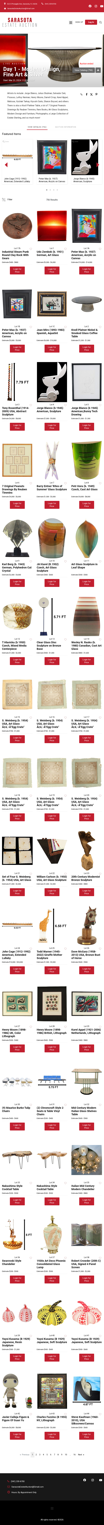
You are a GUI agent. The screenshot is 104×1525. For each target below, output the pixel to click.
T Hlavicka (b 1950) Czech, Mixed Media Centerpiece (14, 645)
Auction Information (65, 127)
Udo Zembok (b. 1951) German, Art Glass (50, 253)
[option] (17, 161)
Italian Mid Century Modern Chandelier (82, 1187)
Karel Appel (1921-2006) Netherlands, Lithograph (86, 1031)
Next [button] (98, 165)
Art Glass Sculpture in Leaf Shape (84, 566)
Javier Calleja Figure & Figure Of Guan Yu (15, 1418)
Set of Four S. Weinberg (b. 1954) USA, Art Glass (16, 878)
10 (66, 1455)
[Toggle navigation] (71, 22)
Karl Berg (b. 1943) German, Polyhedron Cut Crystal (17, 567)
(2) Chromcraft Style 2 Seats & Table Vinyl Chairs (50, 1111)
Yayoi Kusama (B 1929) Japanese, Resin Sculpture (16, 1342)
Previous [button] (6, 165)
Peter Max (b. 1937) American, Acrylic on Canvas (52, 180)
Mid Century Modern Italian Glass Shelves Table (84, 1111)
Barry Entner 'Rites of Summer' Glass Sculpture (52, 487)
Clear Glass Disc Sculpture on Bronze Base (49, 645)
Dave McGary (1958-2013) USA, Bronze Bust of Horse (85, 955)
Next (80, 1455)
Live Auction (14, 64)
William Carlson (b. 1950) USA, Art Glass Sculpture (52, 878)
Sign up (79, 22)
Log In (91, 22)
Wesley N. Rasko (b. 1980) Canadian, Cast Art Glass (86, 645)
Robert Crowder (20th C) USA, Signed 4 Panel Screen (86, 1264)
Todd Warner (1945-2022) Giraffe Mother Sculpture (49, 955)
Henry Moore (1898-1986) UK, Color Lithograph (14, 1033)
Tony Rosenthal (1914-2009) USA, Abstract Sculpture (15, 411)
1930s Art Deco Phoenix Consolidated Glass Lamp (51, 1264)
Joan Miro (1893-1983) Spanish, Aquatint (50, 331)
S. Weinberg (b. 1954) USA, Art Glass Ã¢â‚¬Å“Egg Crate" (15, 724)
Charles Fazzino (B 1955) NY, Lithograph (52, 1418)
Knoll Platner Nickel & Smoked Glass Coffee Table (84, 333)
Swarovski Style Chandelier (11, 1262)
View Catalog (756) (84, 70)
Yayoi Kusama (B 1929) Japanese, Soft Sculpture (52, 1340)
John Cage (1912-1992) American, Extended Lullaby (17, 180)
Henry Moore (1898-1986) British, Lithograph (51, 1031)
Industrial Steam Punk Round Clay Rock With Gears (15, 255)
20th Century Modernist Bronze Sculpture (85, 878)
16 (74, 1455)
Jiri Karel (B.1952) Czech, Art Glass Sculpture (48, 567)
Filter (9, 199)
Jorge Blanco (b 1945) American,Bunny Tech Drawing (84, 411)
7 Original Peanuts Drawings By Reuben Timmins (14, 489)
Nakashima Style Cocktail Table (12, 1187)
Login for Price (17, 270)
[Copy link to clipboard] (81, 94)
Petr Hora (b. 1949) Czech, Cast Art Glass (84, 487)
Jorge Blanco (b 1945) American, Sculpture (83, 180)
